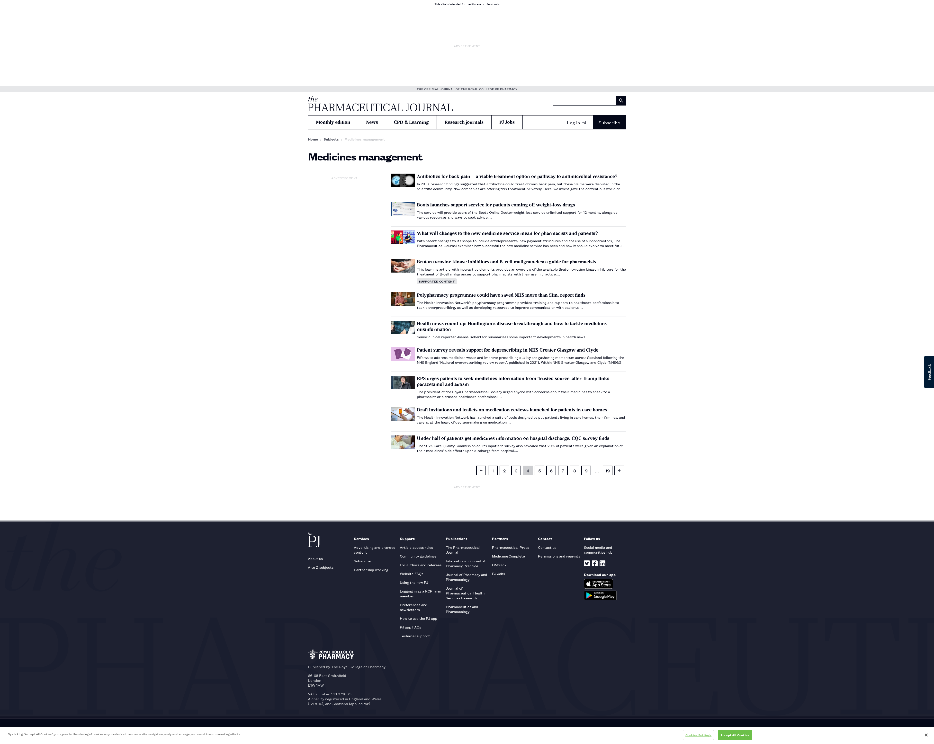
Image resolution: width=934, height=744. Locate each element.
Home (313, 139)
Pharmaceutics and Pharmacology (462, 609)
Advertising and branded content (374, 550)
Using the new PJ (414, 582)
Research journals (464, 122)
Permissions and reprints (559, 555)
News (372, 122)
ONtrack (499, 564)
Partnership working (371, 569)
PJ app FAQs (410, 626)
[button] (929, 372)
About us (315, 558)
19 (607, 470)
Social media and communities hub (598, 550)
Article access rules (416, 547)
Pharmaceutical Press (510, 547)
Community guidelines (418, 555)
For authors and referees (420, 564)
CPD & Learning (411, 122)
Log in (573, 122)
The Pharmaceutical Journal (463, 550)
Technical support (415, 635)
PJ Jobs (507, 122)
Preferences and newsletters (413, 607)
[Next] (619, 470)
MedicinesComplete (508, 555)
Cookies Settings (698, 735)
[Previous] (481, 470)
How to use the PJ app (418, 618)
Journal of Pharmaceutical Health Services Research (465, 592)
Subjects (331, 139)
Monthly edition (333, 122)
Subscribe (609, 122)
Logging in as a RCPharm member (420, 593)
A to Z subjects (320, 567)
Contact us (547, 547)
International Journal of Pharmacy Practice (465, 563)
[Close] (926, 735)
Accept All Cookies (734, 735)
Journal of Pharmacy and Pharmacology (466, 577)
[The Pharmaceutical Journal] (380, 103)
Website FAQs (411, 573)
